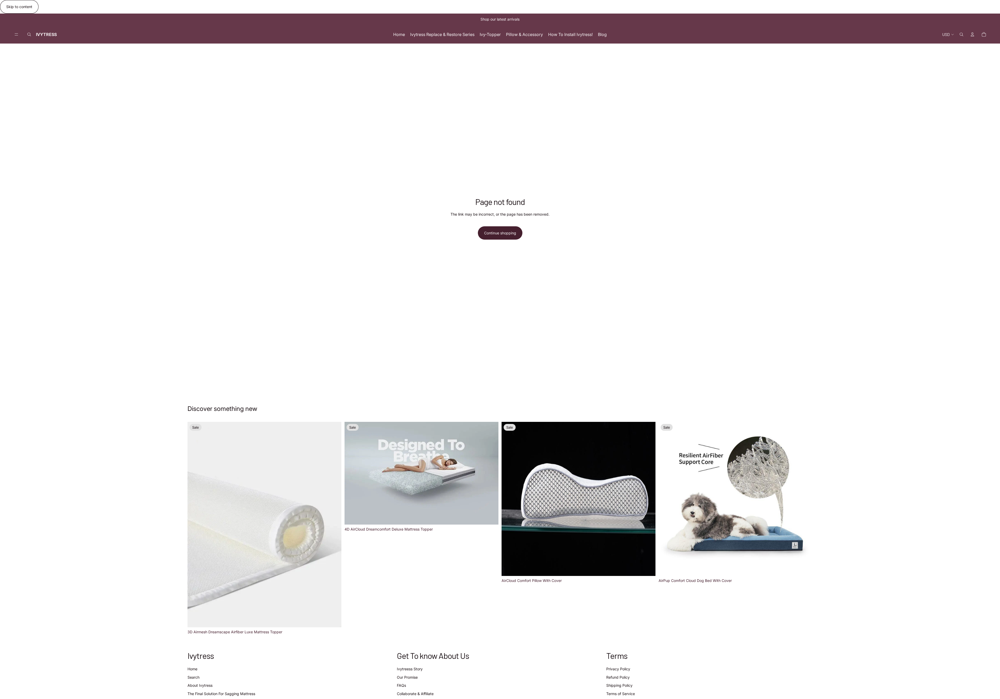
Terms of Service (620, 693)
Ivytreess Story (410, 669)
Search (193, 677)
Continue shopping (500, 233)
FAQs (401, 685)
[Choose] (333, 619)
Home (192, 669)
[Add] (647, 568)
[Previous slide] (195, 524)
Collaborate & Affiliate (415, 693)
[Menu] (16, 34)
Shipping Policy (619, 685)
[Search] (29, 34)
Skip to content (19, 6)
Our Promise (407, 677)
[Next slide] (333, 524)
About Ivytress (200, 685)
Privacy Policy (618, 669)
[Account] (972, 34)
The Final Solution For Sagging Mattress (221, 693)
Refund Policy (618, 677)
